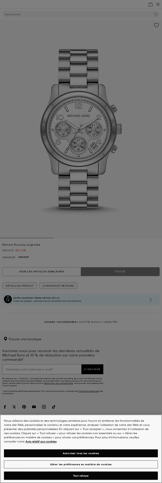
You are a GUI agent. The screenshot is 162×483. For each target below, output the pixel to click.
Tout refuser (81, 475)
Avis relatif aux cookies (41, 441)
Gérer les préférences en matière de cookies (81, 464)
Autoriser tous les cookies (81, 453)
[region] (81, 449)
